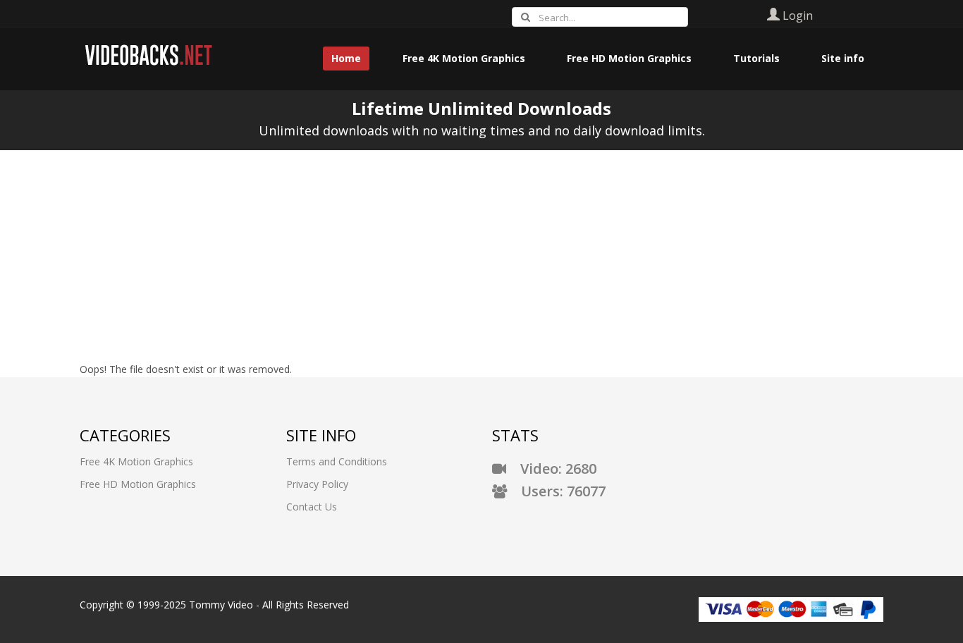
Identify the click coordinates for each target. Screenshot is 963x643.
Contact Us (311, 506)
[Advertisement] (481, 256)
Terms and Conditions (336, 461)
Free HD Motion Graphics (138, 484)
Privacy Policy (317, 484)
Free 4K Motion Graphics (136, 461)
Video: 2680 (551, 468)
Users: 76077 (556, 491)
